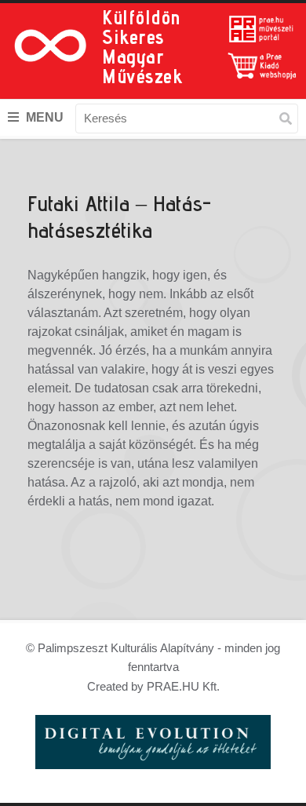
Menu (43, 117)
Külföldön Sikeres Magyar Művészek (142, 46)
